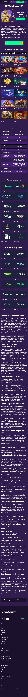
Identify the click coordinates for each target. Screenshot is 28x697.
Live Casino (9, 53)
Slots (23, 53)
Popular (3, 53)
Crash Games (15, 53)
